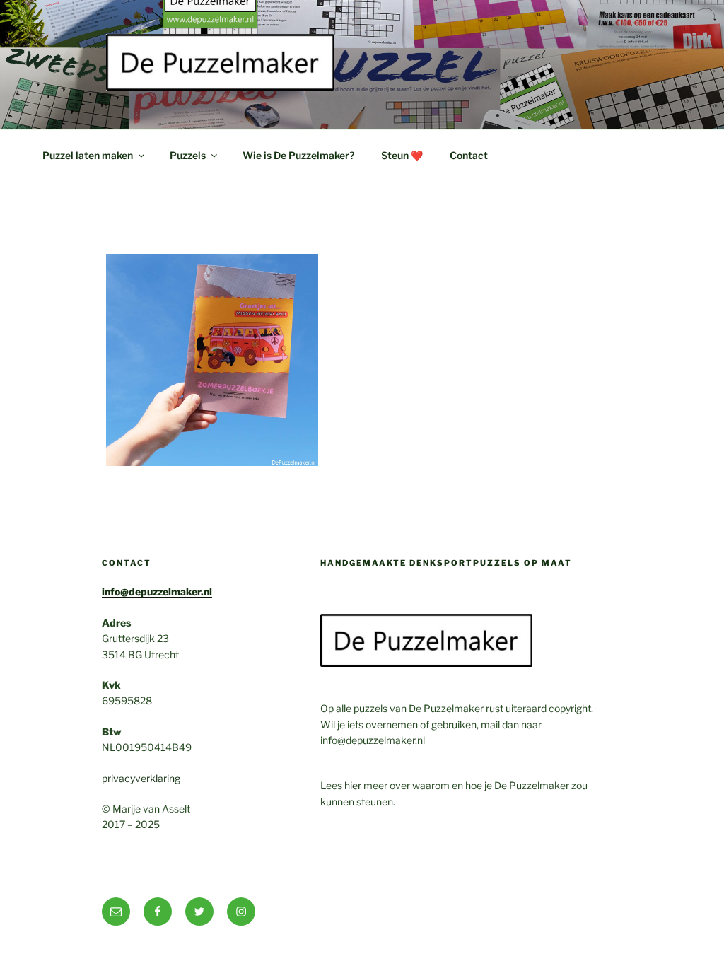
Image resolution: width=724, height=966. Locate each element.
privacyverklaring (141, 778)
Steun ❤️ (402, 155)
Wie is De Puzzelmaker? (298, 155)
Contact (469, 155)
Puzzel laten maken (87, 155)
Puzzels (188, 155)
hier (352, 785)
